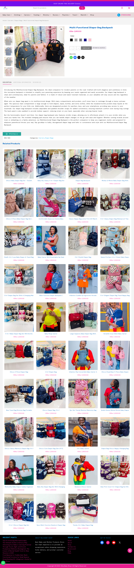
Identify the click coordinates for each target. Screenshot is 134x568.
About (70, 543)
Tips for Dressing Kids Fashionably (15, 540)
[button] (61, 29)
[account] (122, 8)
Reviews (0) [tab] (37, 82)
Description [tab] (7, 82)
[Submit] (82, 8)
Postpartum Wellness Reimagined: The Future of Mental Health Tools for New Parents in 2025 (16, 551)
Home (4, 20)
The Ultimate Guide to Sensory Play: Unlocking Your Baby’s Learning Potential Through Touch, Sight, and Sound (17, 545)
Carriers (10, 20)
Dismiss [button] (78, 4)
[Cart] (129, 8)
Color (72, 36)
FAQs (69, 553)
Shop (69, 545)
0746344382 (126, 15)
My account (72, 549)
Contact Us (72, 547)
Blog (69, 551)
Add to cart (86, 48)
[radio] (71, 39)
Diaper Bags (18, 20)
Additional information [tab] (22, 82)
